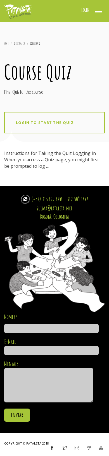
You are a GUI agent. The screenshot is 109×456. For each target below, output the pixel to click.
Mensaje (11, 363)
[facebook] (52, 448)
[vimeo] (89, 448)
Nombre (10, 316)
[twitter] (65, 448)
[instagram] (77, 448)
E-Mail (10, 341)
